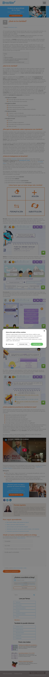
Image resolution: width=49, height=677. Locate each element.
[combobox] (44, 330)
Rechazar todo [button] (23, 344)
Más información (16, 340)
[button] (10, 344)
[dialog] (24, 338)
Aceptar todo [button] (37, 344)
